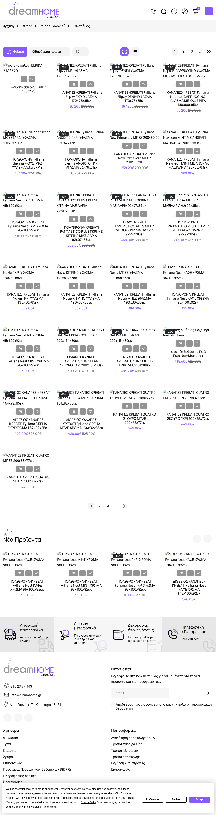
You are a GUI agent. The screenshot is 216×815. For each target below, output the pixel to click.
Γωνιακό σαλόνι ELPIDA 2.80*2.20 (28, 89)
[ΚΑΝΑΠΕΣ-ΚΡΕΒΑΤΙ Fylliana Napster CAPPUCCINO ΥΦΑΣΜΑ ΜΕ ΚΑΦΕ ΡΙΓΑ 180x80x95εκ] (188, 71)
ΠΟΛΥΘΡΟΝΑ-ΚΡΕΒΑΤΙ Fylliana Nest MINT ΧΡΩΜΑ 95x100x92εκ (28, 361)
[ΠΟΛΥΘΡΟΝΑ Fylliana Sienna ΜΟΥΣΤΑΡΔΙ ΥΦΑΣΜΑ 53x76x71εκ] (28, 137)
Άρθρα (8, 757)
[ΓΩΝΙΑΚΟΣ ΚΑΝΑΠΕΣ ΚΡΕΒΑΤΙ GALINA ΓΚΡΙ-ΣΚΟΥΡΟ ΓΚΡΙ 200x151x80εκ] (82, 335)
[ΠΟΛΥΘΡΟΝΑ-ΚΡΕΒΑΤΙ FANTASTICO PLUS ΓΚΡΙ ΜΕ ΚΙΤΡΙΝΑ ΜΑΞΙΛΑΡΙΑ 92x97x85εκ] (82, 203)
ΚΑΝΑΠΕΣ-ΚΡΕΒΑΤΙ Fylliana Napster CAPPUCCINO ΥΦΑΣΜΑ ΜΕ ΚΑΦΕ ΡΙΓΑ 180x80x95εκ (188, 98)
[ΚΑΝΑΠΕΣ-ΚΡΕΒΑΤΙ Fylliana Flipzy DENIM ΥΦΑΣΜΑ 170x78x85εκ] (135, 71)
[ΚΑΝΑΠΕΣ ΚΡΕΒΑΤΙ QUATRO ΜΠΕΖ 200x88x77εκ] (28, 458)
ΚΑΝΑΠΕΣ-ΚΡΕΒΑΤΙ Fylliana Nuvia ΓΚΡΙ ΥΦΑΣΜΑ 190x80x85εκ (28, 298)
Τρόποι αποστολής (125, 757)
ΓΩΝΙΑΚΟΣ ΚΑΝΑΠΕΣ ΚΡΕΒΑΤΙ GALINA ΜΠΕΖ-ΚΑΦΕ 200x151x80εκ (134, 361)
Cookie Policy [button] (88, 802)
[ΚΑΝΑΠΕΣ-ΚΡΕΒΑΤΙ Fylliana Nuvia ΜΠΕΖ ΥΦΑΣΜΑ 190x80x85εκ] (135, 272)
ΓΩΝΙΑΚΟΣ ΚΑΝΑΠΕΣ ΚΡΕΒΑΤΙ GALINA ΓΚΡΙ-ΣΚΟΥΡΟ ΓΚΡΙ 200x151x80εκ (81, 361)
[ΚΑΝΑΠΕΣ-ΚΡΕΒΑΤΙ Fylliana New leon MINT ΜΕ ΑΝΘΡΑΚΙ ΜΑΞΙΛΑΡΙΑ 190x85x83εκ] (188, 137)
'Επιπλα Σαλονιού (52, 26)
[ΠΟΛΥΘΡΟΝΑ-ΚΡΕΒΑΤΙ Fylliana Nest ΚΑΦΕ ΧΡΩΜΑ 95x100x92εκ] (188, 272)
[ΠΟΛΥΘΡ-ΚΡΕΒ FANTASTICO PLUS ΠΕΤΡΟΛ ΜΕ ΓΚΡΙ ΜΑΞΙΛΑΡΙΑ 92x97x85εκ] (188, 200)
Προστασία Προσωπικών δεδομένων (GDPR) (37, 770)
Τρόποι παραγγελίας (127, 744)
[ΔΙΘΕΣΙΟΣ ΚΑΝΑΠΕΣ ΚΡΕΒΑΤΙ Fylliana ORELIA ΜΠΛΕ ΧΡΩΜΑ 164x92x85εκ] (82, 398)
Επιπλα (26, 26)
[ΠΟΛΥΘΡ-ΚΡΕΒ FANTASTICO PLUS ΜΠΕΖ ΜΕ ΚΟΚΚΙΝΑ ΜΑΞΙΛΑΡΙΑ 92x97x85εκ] (135, 200)
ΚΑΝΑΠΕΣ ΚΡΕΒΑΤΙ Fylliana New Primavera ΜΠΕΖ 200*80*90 (134, 158)
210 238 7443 (191, 639)
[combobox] (49, 51)
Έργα (7, 744)
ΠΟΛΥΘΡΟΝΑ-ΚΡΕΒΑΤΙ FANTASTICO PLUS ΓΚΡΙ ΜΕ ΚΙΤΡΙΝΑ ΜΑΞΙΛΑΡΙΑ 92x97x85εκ (81, 233)
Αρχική (8, 26)
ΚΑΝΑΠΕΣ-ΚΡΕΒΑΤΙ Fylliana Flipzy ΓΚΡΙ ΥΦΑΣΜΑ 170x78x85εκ (81, 96)
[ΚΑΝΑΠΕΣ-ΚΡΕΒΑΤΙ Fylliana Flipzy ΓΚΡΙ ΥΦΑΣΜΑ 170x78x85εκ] (82, 71)
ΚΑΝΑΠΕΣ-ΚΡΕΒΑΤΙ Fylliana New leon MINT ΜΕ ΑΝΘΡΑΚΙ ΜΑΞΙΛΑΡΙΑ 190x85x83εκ (188, 163)
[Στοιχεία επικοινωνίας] (174, 11)
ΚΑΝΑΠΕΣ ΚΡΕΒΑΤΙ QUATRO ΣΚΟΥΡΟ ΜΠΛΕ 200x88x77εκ (134, 418)
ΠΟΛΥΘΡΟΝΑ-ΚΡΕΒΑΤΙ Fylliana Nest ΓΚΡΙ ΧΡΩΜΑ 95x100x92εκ (28, 226)
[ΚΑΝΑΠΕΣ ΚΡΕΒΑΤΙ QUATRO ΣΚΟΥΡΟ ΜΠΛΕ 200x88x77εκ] (135, 395)
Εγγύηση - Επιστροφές (128, 763)
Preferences (152, 799)
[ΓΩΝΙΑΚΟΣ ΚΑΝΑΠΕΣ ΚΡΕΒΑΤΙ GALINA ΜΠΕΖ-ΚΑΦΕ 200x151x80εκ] (135, 335)
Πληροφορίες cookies (19, 776)
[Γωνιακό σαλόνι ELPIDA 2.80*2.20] (28, 68)
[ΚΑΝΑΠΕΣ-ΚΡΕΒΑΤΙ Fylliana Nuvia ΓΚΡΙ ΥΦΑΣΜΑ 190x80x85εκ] (28, 272)
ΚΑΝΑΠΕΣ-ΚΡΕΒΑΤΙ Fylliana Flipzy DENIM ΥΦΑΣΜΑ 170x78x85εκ (134, 96)
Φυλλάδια (10, 738)
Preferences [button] (49, 806)
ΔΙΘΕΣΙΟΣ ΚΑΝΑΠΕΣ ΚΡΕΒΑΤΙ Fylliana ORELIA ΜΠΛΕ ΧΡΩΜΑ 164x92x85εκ (81, 424)
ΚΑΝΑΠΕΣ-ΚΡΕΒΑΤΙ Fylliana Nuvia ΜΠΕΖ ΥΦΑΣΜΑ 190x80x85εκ (134, 298)
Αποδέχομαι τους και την (164, 706)
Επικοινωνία (12, 763)
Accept (200, 799)
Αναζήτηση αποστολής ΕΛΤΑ (133, 738)
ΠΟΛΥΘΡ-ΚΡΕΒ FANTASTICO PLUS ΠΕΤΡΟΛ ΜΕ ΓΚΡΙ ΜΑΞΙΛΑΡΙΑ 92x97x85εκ (187, 228)
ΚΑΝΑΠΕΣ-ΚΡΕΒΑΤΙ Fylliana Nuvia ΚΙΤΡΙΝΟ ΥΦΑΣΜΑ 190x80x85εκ (81, 298)
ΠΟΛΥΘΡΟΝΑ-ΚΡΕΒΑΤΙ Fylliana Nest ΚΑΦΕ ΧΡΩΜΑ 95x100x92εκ (188, 298)
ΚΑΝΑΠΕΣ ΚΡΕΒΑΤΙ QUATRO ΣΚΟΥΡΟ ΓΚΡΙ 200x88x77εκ (187, 416)
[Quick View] (24, 79)
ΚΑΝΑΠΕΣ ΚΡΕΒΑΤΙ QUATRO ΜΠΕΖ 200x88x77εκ (28, 479)
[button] (197, 539)
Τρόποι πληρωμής (125, 751)
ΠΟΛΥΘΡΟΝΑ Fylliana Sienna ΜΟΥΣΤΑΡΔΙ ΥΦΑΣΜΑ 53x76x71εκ (28, 163)
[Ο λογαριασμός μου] (185, 11)
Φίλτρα (18, 52)
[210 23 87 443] (153, 11)
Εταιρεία (9, 751)
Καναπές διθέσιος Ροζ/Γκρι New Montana (187, 354)
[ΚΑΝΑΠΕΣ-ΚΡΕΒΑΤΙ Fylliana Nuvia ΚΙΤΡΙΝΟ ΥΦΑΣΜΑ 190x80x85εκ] (82, 272)
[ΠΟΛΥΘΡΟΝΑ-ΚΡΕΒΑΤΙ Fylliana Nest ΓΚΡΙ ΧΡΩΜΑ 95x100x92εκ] (28, 200)
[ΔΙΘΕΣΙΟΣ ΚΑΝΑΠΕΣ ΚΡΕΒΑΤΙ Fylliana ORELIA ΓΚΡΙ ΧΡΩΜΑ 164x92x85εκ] (28, 398)
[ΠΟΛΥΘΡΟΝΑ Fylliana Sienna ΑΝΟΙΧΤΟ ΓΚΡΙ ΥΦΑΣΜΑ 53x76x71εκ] (82, 137)
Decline (176, 799)
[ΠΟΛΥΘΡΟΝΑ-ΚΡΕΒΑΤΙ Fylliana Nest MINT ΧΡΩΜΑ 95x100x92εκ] (28, 335)
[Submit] (207, 693)
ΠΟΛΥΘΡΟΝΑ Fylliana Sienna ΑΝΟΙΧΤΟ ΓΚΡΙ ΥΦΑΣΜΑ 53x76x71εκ (81, 163)
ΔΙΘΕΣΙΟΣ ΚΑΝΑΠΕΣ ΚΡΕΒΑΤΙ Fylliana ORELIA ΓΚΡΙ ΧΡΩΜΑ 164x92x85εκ (28, 424)
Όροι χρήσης (13, 782)
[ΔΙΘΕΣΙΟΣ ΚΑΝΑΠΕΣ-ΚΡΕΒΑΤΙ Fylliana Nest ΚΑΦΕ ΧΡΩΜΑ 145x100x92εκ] (189, 559)
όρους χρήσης (154, 704)
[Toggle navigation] (209, 11)
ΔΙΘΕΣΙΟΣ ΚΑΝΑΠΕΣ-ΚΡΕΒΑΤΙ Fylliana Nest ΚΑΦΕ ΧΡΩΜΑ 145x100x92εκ (189, 587)
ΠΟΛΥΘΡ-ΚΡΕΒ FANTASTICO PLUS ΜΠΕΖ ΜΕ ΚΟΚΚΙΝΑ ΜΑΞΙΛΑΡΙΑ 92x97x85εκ (134, 228)
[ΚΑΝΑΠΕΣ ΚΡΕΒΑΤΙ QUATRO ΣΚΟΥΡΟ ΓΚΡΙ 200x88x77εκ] (188, 395)
